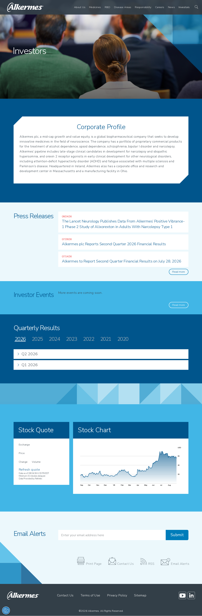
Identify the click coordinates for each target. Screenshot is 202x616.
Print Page (93, 564)
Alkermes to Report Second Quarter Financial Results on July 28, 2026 (121, 261)
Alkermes (93, 611)
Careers (159, 7)
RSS (151, 564)
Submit (177, 535)
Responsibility (143, 7)
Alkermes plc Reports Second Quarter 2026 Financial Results (114, 244)
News (171, 7)
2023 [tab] (71, 339)
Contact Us (125, 564)
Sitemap (140, 595)
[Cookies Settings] (6, 610)
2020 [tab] (122, 339)
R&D (107, 7)
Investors (184, 7)
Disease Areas (122, 7)
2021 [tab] (105, 339)
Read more (178, 272)
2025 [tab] (37, 339)
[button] (194, 7)
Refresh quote (29, 469)
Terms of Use (90, 595)
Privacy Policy (117, 595)
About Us (79, 7)
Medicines (95, 7)
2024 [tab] (54, 339)
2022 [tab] (88, 339)
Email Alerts (180, 564)
